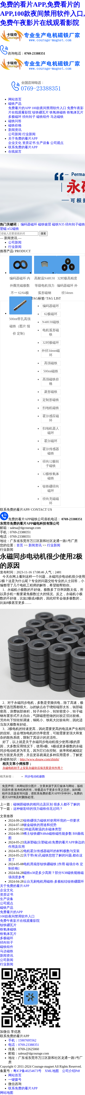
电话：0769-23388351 (23, 1044)
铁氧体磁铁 (58, 112)
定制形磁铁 (50, 400)
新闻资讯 (14, 130)
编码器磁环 (29, 224)
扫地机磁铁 (50, 408)
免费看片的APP (19, 108)
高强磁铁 (50, 363)
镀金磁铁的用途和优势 (40, 825)
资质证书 (28, 143)
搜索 (43, 233)
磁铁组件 (43, 116)
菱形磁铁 (50, 391)
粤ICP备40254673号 (27, 1071)
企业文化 (14, 143)
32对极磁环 (50, 342)
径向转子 (28, 116)
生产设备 (43, 143)
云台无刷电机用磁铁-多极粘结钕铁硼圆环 (54, 881)
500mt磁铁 (50, 371)
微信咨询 (14, 1084)
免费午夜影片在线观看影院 (20, 920)
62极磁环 (50, 314)
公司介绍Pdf (71, 1071)
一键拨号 (14, 1079)
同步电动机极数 (35, 776)
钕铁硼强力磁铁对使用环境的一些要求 (52, 820)
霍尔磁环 (50, 441)
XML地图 (52, 1071)
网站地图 (6, 1092)
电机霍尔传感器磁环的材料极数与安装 (52, 851)
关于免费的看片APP (23, 138)
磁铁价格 (14, 125)
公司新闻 (14, 134)
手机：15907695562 (22, 1040)
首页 (20, 545)
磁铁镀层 (44, 224)
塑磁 (3, 228)
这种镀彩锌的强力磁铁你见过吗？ (38, 808)
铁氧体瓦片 (75, 112)
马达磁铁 (57, 116)
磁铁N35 (58, 224)
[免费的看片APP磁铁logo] (40, 43)
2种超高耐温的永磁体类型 (42, 829)
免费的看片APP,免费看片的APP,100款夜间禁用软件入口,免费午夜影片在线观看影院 (42, 13)
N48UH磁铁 (50, 322)
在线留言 (14, 151)
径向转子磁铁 (75, 224)
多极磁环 (14, 116)
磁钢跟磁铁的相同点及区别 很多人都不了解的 (46, 804)
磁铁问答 (14, 121)
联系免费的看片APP (23, 147)
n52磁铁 (13, 228)
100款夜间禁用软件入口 (49, 108)
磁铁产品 (14, 103)
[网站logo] (40, 71)
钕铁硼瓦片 (40, 112)
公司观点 (57, 143)
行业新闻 (28, 134)
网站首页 (14, 99)
